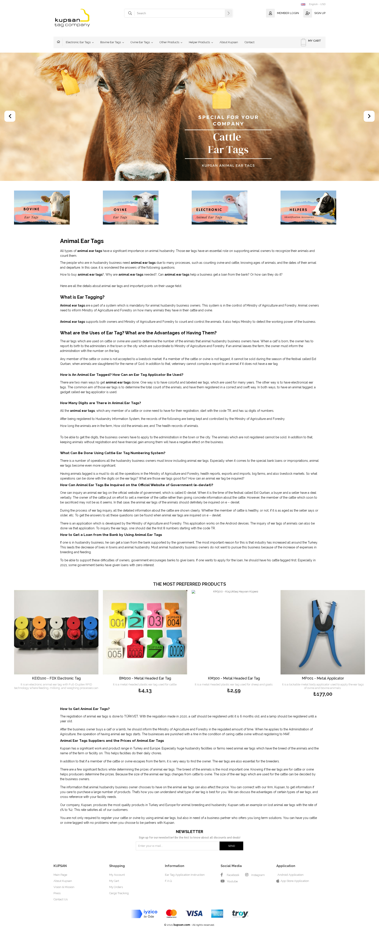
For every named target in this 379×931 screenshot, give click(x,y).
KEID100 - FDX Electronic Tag (56, 678)
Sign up (319, 13)
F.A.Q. (168, 881)
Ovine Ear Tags (140, 42)
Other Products (169, 42)
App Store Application (295, 881)
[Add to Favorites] (56, 641)
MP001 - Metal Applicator (323, 678)
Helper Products (199, 42)
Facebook (232, 875)
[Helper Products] (323, 208)
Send (231, 845)
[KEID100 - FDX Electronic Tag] (56, 632)
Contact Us (61, 899)
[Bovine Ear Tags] (56, 208)
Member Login (288, 13)
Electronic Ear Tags (78, 42)
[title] (189, 117)
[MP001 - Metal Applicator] (323, 632)
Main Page (60, 42)
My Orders (116, 887)
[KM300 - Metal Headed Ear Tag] (234, 632)
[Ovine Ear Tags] (145, 208)
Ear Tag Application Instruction (185, 874)
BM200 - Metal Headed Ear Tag (145, 678)
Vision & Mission (64, 887)
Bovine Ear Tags (110, 42)
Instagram (258, 875)
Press (57, 893)
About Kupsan (229, 42)
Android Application (290, 874)
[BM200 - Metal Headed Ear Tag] (145, 632)
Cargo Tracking (119, 893)
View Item (78, 641)
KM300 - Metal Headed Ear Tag (234, 678)
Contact (249, 42)
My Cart (114, 881)
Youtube (232, 881)
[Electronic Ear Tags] (234, 208)
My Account (117, 874)
